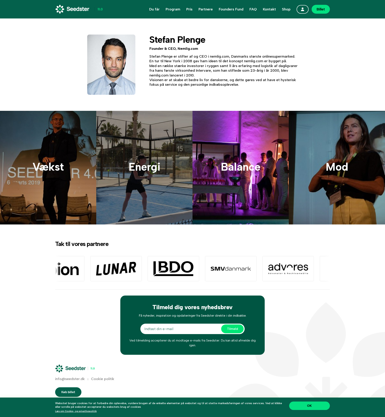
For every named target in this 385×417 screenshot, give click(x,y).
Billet (321, 9)
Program (173, 9)
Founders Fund (231, 9)
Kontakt (269, 9)
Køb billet (68, 392)
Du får (154, 9)
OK (309, 406)
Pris (189, 9)
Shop (286, 9)
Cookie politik (102, 379)
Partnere (206, 9)
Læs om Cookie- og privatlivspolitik (76, 411)
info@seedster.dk (70, 379)
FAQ (253, 9)
